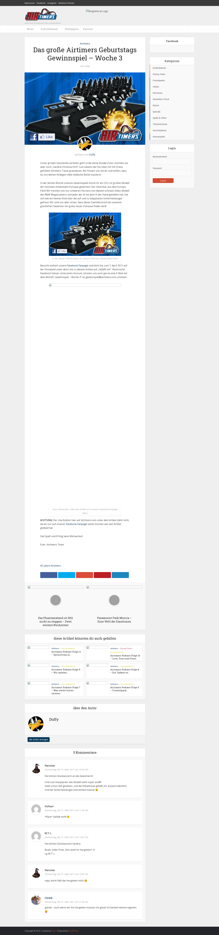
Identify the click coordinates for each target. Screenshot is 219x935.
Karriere (88, 28)
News (30, 28)
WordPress (74, 930)
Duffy (87, 66)
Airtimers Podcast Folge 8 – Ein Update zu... (124, 671)
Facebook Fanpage (77, 265)
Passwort (157, 168)
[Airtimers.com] (41, 14)
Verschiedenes (68, 648)
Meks (53, 930)
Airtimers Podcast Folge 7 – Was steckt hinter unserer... (65, 690)
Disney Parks (126, 648)
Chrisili (48, 898)
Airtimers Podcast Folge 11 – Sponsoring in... (66, 653)
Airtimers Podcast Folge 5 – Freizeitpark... (124, 689)
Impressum (30, 3)
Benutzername (160, 156)
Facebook (41, 3)
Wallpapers (72, 28)
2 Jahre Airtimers (51, 565)
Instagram (51, 3)
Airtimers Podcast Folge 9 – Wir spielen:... (65, 671)
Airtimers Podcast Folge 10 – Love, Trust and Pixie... (125, 657)
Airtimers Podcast (66, 3)
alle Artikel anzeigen (38, 739)
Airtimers (85, 43)
